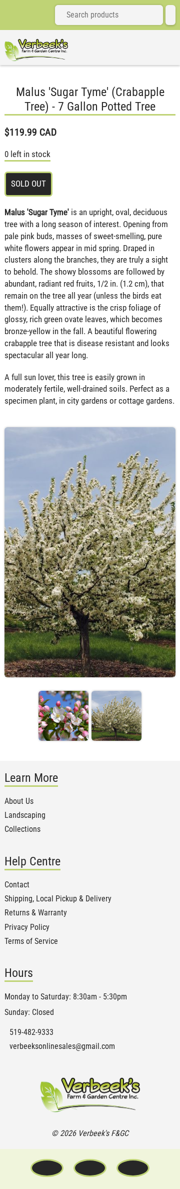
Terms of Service (31, 941)
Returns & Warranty (35, 912)
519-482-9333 (32, 1032)
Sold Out (28, 184)
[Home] (36, 50)
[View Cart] (171, 15)
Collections (22, 829)
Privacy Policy (27, 927)
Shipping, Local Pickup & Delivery (58, 898)
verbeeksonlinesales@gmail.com (62, 1046)
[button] (63, 716)
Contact (17, 884)
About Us (19, 801)
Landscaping (25, 815)
